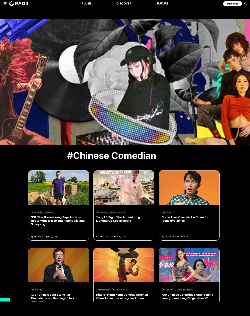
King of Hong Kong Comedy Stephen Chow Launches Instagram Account (122, 296)
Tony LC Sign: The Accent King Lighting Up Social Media (118, 218)
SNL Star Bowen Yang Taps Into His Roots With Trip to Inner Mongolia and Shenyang (58, 220)
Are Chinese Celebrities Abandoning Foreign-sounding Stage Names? (187, 296)
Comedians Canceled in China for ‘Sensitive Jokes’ (185, 218)
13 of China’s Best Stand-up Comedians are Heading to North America (54, 298)
